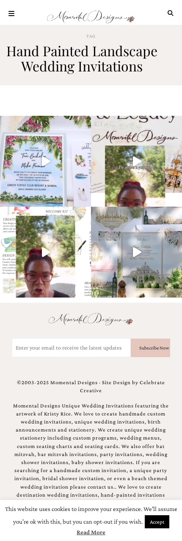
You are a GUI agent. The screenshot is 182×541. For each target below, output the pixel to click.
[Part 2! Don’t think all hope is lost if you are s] (136, 161)
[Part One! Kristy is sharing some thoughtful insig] (45, 252)
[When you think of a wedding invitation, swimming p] (45, 161)
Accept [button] (157, 522)
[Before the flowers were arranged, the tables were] (136, 252)
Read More (91, 532)
